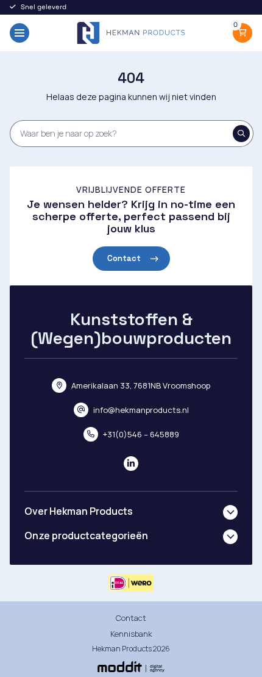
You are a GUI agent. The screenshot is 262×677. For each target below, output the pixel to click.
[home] (131, 33)
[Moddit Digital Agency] (131, 666)
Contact (124, 258)
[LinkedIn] (131, 463)
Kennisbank (131, 633)
